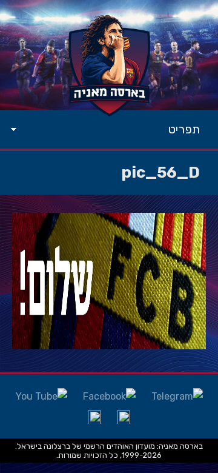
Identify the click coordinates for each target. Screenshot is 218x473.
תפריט (184, 129)
